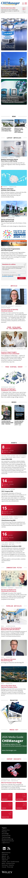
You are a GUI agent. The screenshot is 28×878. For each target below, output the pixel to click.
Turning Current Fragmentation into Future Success (10, 249)
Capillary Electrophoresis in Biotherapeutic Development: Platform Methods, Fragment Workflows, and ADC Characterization (13, 100)
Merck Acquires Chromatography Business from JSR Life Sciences (11, 628)
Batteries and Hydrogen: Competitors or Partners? (8, 389)
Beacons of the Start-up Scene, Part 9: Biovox (8, 189)
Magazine (14, 700)
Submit (21, 278)
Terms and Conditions (10, 861)
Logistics (6, 842)
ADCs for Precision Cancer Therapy (11, 783)
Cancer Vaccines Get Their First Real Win (8, 47)
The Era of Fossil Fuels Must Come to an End (7, 220)
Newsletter (6, 852)
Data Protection (8, 863)
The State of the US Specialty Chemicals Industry (9, 310)
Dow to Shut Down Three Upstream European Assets (9, 686)
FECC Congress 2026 (7, 491)
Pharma (4, 44)
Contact (5, 854)
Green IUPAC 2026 (6, 459)
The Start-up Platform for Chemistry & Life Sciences (8, 590)
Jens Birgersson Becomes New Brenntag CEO (8, 659)
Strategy (5, 70)
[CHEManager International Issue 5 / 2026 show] (16, 708)
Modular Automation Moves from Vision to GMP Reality (9, 160)
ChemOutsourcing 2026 (8, 520)
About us (5, 856)
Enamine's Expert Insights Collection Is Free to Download (10, 352)
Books (14, 402)
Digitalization (8, 841)
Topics (12, 157)
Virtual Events (8, 865)
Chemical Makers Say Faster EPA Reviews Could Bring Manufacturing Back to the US (10, 73)
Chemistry (10, 247)
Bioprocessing (15, 95)
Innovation (12, 187)
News (14, 116)
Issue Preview (7, 867)
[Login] (23, 3)
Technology (6, 837)
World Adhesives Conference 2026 (11, 546)
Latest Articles (14, 138)
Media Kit (6, 858)
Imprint (5, 859)
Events (14, 443)
